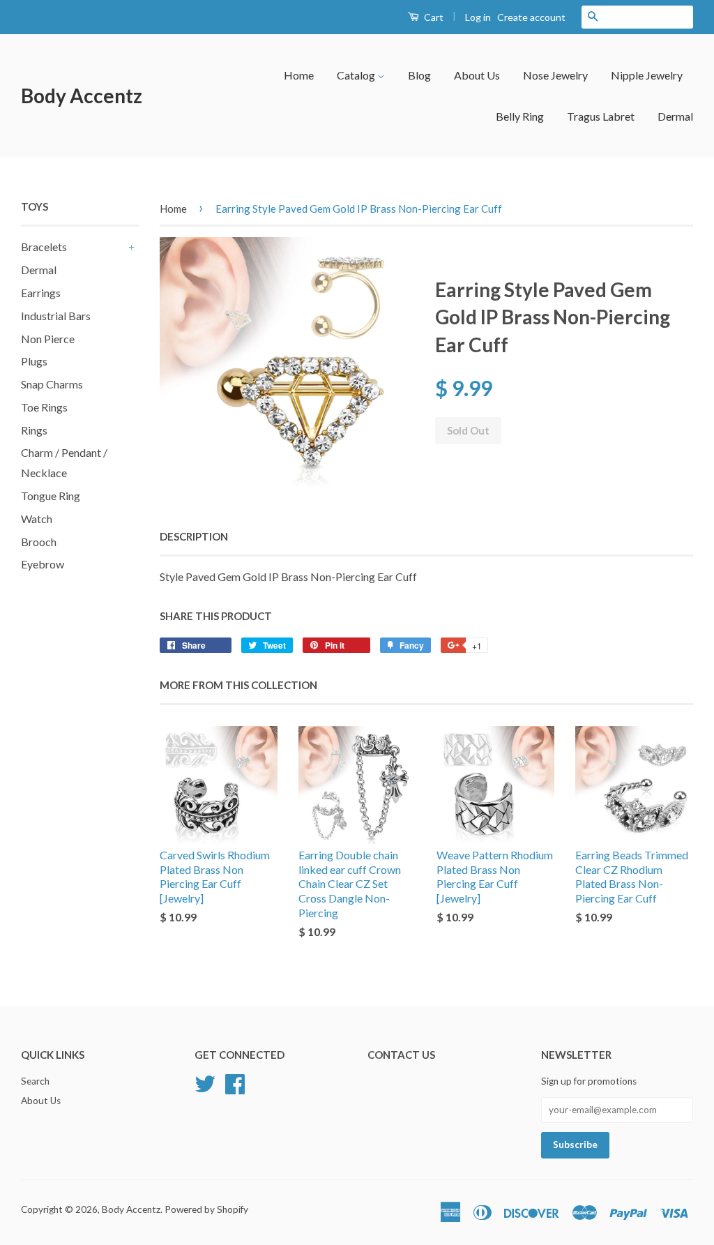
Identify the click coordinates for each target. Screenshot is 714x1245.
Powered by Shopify (206, 1209)
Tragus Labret (601, 116)
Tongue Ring (50, 495)
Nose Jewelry (555, 75)
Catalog (357, 75)
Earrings (41, 292)
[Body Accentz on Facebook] (235, 1082)
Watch (36, 518)
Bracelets (44, 246)
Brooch (38, 541)
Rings (34, 430)
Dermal (675, 116)
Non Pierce (48, 338)
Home (299, 75)
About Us (477, 75)
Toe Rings (44, 407)
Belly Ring (520, 116)
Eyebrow (42, 564)
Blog (419, 75)
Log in (478, 17)
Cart (432, 17)
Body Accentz (81, 95)
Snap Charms (52, 384)
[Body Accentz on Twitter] (205, 1082)
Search (35, 1081)
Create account (531, 17)
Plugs (34, 361)
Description (194, 536)
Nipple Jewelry (647, 75)
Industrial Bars (56, 315)
